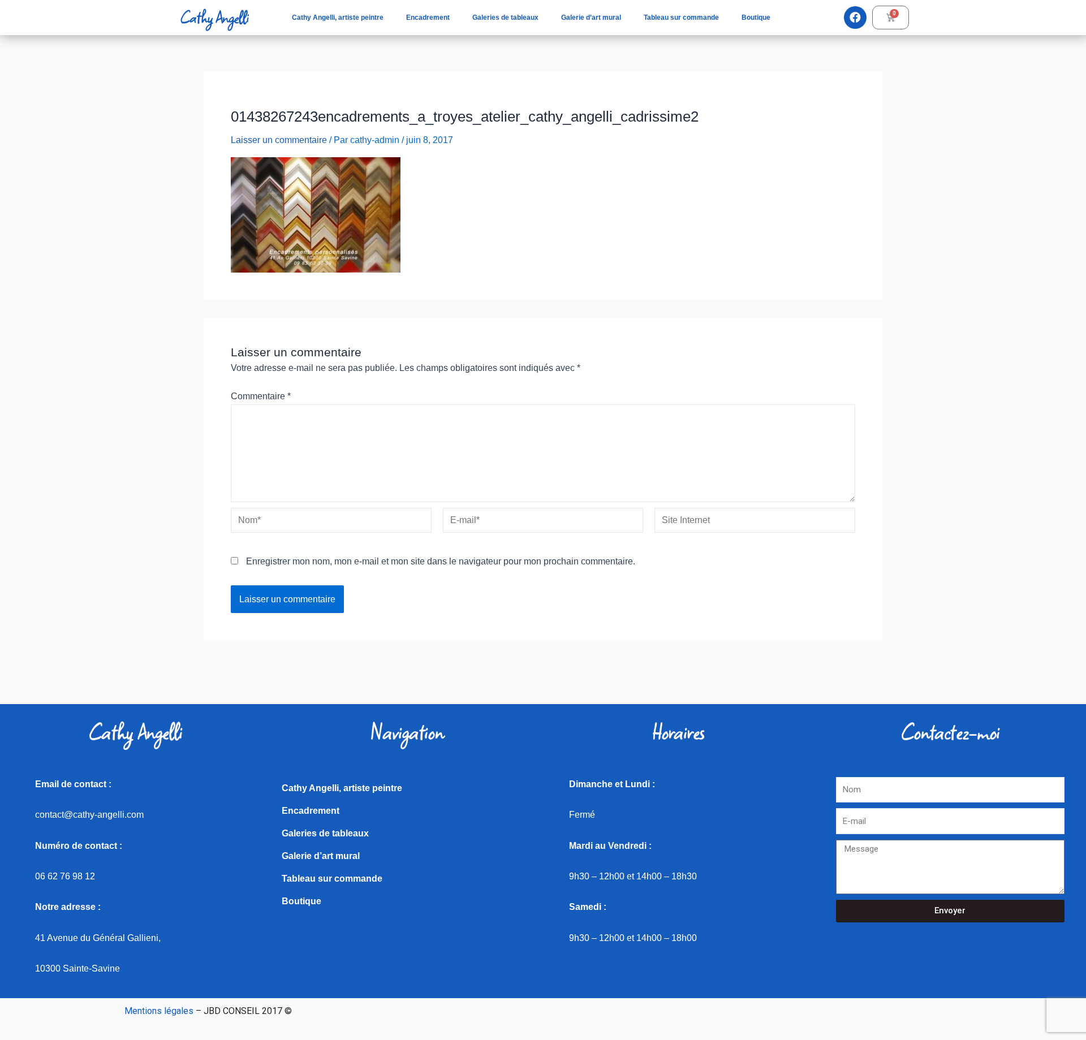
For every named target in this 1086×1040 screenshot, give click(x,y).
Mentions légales (158, 1011)
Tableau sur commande (681, 17)
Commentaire (261, 396)
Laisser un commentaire (279, 140)
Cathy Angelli (214, 18)
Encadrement (428, 17)
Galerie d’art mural (591, 17)
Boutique (756, 17)
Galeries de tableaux (505, 17)
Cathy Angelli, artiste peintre (337, 17)
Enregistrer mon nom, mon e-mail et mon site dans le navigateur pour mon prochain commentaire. (440, 561)
